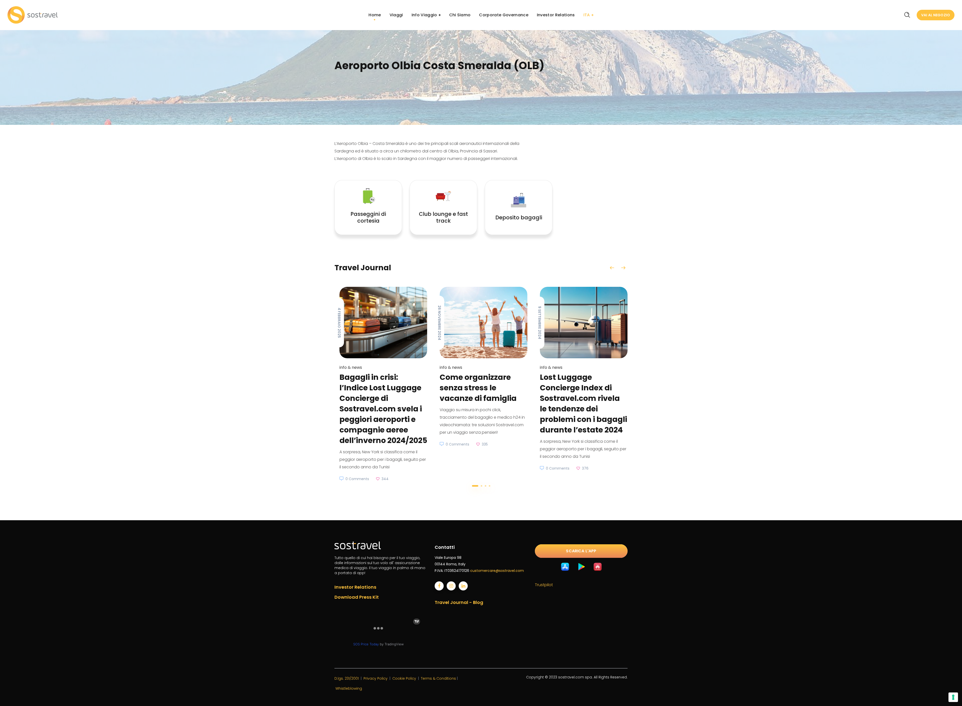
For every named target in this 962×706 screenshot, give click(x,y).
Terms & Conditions (438, 678)
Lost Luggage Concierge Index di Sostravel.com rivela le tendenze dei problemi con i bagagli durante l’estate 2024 (583, 403)
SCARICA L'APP (581, 551)
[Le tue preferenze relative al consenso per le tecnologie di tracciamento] (953, 697)
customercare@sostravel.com (497, 570)
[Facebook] (439, 585)
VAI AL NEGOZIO (935, 15)
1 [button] (475, 486)
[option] (381, 385)
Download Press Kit (356, 597)
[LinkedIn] (463, 585)
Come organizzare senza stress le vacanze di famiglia (478, 388)
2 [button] (481, 486)
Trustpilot (544, 585)
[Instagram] (451, 585)
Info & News (350, 367)
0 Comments (357, 478)
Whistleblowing (348, 688)
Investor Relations (355, 587)
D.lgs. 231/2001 (346, 678)
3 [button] (485, 486)
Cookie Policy (404, 678)
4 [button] (489, 486)
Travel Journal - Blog (459, 602)
